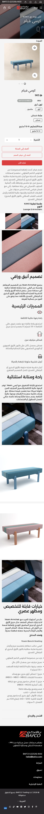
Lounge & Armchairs (32, 209)
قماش (37, 120)
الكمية (37, 140)
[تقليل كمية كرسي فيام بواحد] (31, 140)
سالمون (30, 109)
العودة (39, 41)
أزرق (39, 109)
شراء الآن (22, 163)
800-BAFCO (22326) (11, 2)
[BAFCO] (22, 7)
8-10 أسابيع (36, 131)
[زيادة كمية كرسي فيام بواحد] (7, 140)
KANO (27, 204)
